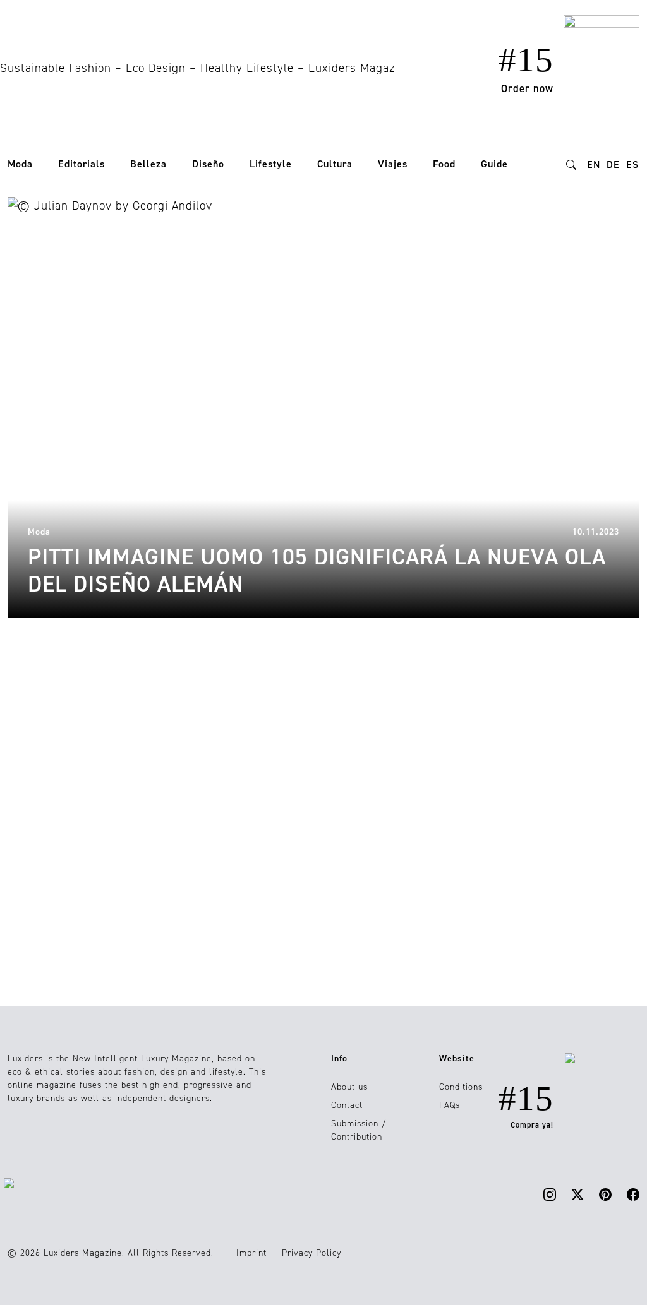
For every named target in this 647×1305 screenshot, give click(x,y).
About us (349, 1087)
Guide (494, 163)
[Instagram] (549, 1194)
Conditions (461, 1087)
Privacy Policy (311, 1253)
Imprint (251, 1253)
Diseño (208, 163)
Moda (20, 163)
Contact (347, 1105)
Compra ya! (532, 1125)
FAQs (449, 1105)
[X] (577, 1194)
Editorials (81, 163)
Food (444, 163)
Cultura (335, 163)
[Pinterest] (605, 1194)
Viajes (393, 163)
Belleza (148, 163)
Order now (527, 88)
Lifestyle (271, 163)
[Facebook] (633, 1194)
